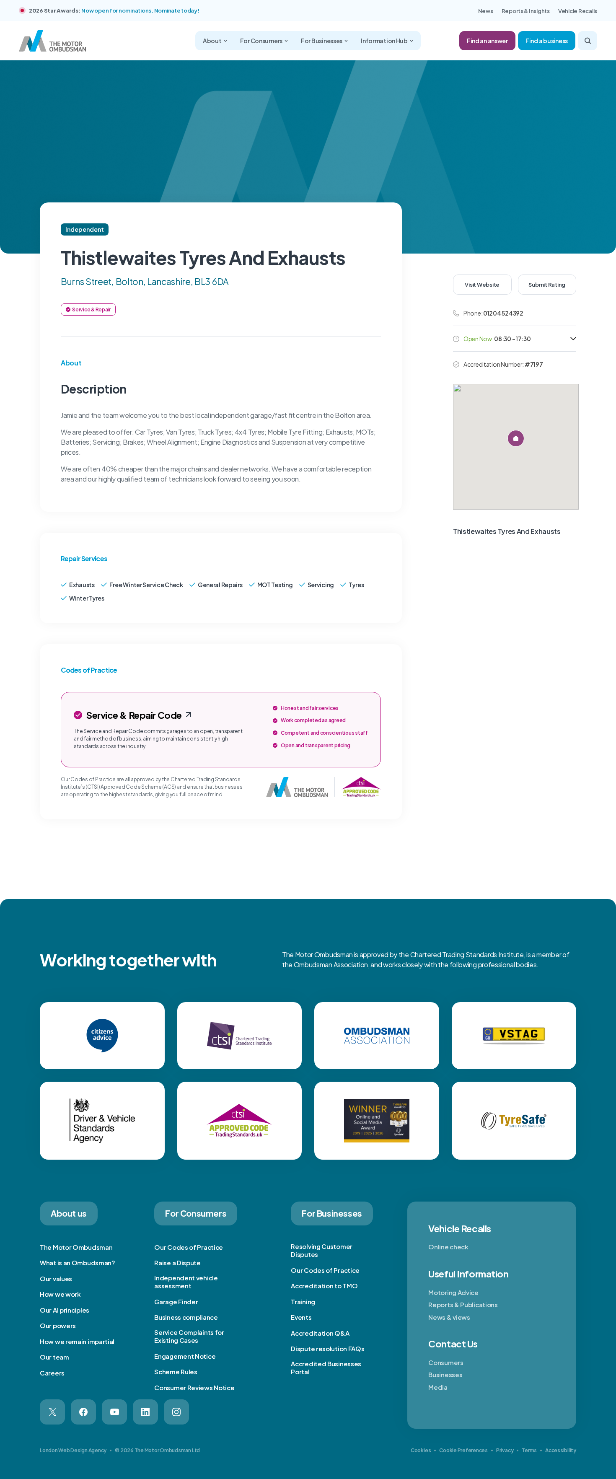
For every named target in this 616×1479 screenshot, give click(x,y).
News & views (449, 1317)
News (485, 11)
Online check (448, 1247)
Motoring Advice (453, 1292)
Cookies (421, 1450)
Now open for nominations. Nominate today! (140, 10)
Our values (56, 1278)
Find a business (546, 40)
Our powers (58, 1325)
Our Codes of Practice (188, 1247)
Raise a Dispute (177, 1263)
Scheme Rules (175, 1371)
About (212, 40)
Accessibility (560, 1450)
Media (438, 1387)
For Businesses (321, 40)
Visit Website (482, 284)
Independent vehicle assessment (185, 1282)
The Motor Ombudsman (76, 1247)
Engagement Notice (184, 1356)
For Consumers (261, 40)
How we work (60, 1294)
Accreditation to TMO (324, 1286)
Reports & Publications (462, 1304)
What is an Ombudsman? (77, 1263)
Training (303, 1301)
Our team (54, 1357)
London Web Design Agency (73, 1450)
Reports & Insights (526, 11)
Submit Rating (546, 284)
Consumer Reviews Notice (194, 1387)
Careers (52, 1373)
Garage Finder (176, 1301)
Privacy (504, 1450)
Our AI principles (64, 1310)
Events (301, 1317)
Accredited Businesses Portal (326, 1368)
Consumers (445, 1362)
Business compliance (185, 1317)
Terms (529, 1450)
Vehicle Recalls (577, 11)
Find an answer (487, 40)
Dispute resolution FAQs (327, 1348)
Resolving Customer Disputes (321, 1250)
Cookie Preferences (463, 1450)
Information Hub (384, 40)
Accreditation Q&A (320, 1333)
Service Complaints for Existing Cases (189, 1336)
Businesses (445, 1374)
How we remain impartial (77, 1341)
